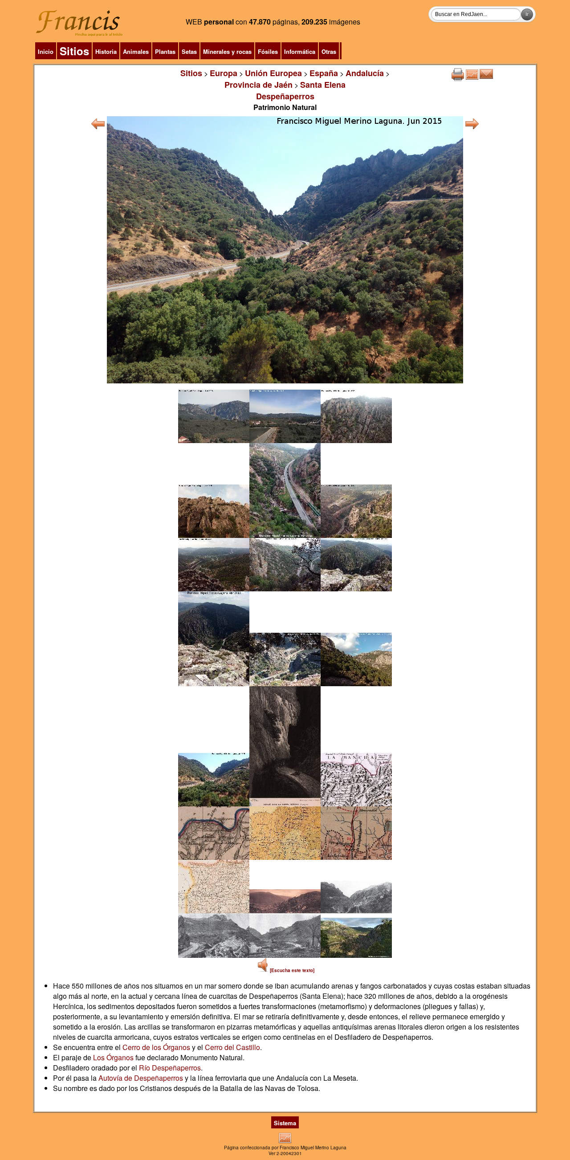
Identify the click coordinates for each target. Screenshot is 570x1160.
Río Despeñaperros (170, 1067)
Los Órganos (113, 1057)
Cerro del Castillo (232, 1047)
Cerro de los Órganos (156, 1047)
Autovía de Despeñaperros (140, 1078)
